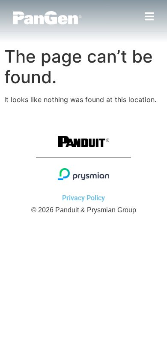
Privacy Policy (83, 198)
